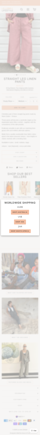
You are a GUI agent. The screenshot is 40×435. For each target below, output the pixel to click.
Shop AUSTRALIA (20, 212)
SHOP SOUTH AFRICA (20, 231)
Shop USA (20, 221)
